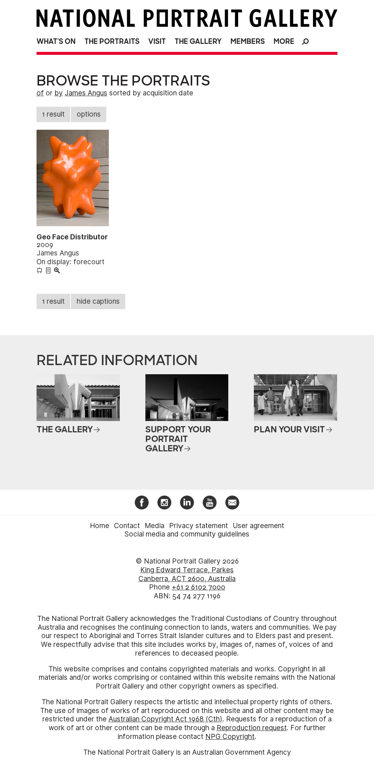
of (40, 93)
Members (247, 41)
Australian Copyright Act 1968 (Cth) (165, 719)
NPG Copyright (230, 736)
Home (99, 526)
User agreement (258, 526)
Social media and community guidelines (187, 534)
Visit (157, 41)
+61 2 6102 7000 (198, 587)
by (58, 93)
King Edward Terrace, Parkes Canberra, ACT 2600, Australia (187, 574)
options (89, 114)
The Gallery (198, 41)
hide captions (98, 301)
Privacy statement (198, 526)
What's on (56, 41)
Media (154, 526)
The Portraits (112, 41)
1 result (53, 114)
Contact (127, 526)
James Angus (86, 93)
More (284, 41)
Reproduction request (252, 728)
